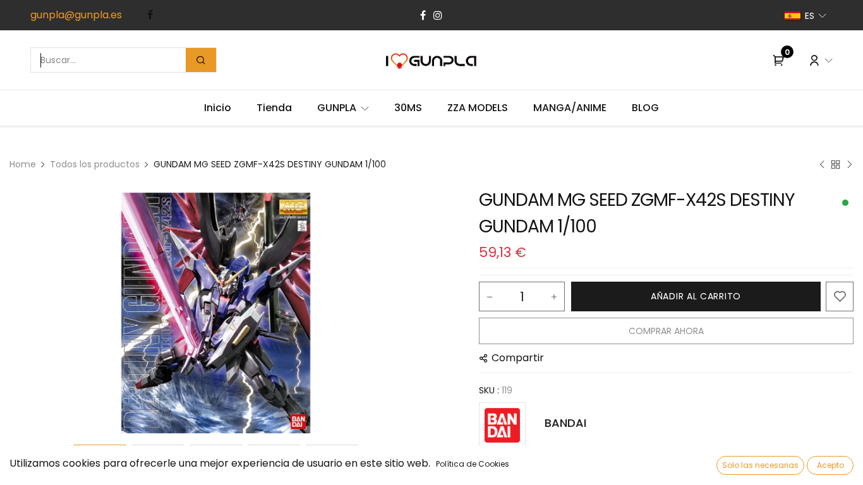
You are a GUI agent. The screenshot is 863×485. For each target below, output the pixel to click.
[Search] (201, 60)
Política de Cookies (472, 463)
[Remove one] (490, 296)
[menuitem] (217, 108)
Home (22, 164)
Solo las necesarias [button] (760, 465)
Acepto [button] (830, 465)
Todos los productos (95, 164)
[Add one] (554, 296)
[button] (40, 313)
